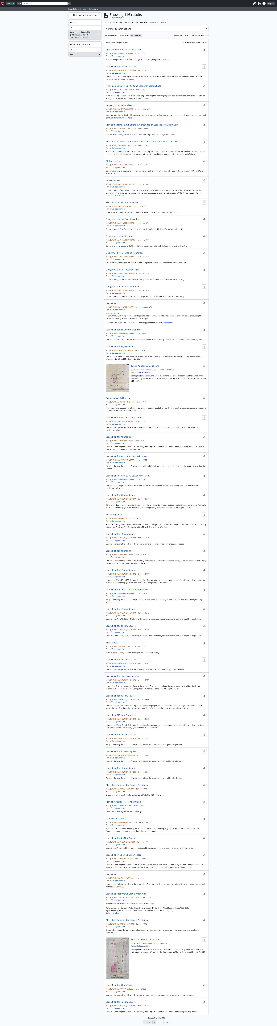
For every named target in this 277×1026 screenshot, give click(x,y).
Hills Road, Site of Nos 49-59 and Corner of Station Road (133, 86)
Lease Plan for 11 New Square (121, 768)
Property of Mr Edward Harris (120, 105)
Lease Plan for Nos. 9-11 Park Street (123, 417)
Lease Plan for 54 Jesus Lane (120, 346)
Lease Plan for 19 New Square (121, 66)
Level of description (80, 44)
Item (85, 54)
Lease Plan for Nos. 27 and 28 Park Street (126, 456)
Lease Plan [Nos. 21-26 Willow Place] (124, 855)
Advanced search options (118, 28)
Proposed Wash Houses (118, 398)
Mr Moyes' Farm (114, 161)
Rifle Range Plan (114, 514)
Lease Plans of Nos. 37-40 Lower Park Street (128, 475)
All (71, 28)
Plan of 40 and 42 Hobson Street (122, 202)
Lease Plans (112, 303)
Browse (10, 4)
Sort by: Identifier (180, 35)
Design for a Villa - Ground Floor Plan (124, 253)
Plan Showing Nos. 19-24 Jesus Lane (123, 49)
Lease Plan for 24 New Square (121, 626)
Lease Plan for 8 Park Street (119, 551)
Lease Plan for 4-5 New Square (121, 838)
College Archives (118, 56)
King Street (111, 642)
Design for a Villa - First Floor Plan (122, 269)
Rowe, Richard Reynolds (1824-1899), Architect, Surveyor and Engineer (85, 35)
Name (73, 22)
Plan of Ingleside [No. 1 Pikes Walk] (123, 802)
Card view (125, 35)
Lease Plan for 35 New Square (121, 695)
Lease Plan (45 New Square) (119, 715)
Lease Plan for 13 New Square (121, 734)
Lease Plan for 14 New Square (121, 534)
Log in (270, 4)
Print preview (112, 35)
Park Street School (115, 818)
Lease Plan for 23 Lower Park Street (123, 329)
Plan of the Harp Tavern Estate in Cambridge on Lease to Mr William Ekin (142, 124)
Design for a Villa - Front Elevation (122, 219)
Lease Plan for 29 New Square (121, 570)
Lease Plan (111, 874)
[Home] (3, 3)
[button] (254, 3)
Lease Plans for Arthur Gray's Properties (126, 893)
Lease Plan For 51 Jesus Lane (145, 939)
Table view (137, 35)
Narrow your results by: (85, 15)
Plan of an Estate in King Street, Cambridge (127, 785)
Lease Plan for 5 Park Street (119, 985)
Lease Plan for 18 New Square (121, 659)
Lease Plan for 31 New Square (121, 495)
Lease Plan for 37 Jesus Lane (145, 366)
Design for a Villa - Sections (119, 236)
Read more (119, 195)
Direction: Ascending (198, 35)
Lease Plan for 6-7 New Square (121, 751)
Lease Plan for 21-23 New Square (122, 676)
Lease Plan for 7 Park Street (119, 437)
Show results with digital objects (194, 42)
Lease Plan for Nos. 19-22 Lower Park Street (127, 589)
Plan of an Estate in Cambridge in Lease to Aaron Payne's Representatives (142, 141)
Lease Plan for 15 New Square (121, 609)
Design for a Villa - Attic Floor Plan (122, 286)
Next (167, 1022)
